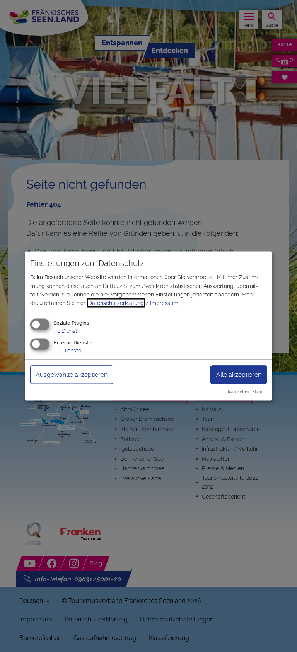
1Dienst (65, 330)
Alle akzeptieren (238, 374)
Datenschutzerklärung (116, 303)
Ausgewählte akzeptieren (72, 374)
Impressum (164, 303)
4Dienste (67, 350)
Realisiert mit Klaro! (245, 391)
